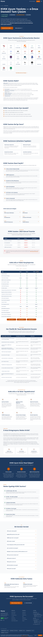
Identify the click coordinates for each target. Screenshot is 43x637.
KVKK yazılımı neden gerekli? (21, 531)
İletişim (23, 620)
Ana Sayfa (2, 5)
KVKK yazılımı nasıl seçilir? (21, 568)
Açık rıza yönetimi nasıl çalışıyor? (21, 548)
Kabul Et (40, 635)
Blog (23, 616)
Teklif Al (38, 1)
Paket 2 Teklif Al (21, 319)
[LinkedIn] (1, 620)
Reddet (36, 635)
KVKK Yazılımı (13, 613)
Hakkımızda (24, 612)
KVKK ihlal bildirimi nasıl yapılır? (21, 565)
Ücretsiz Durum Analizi (6, 28)
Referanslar (24, 613)
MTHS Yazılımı (13, 612)
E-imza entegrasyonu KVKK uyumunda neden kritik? (21, 544)
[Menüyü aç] (41, 1)
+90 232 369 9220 (36, 619)
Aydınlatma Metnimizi (24, 635)
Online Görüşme (32, 1)
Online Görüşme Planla (15, 602)
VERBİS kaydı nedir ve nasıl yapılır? (21, 537)
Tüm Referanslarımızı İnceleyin (21, 72)
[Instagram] (3, 620)
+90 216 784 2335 (29, 602)
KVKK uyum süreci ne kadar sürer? (21, 554)
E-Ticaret (13, 616)
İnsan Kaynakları (24, 619)
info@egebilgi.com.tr (37, 624)
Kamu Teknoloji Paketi (15, 620)
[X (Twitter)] (2, 620)
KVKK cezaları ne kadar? (21, 541)
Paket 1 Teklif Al (11, 319)
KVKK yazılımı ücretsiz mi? (21, 558)
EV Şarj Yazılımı (14, 619)
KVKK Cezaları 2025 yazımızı (34, 251)
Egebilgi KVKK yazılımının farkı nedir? (21, 534)
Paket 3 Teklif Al (31, 319)
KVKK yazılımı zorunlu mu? (21, 561)
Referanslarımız (18, 28)
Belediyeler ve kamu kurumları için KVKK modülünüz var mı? (21, 551)
